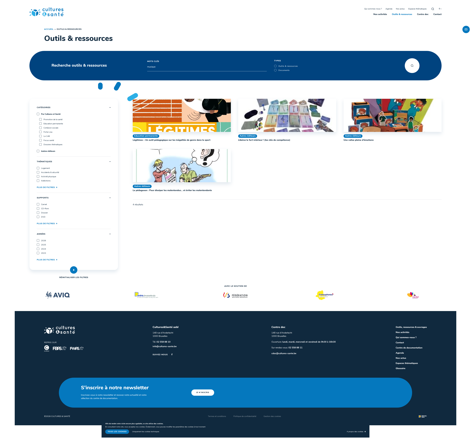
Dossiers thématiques (53, 145)
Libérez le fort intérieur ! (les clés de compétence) (264, 140)
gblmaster (433, 9)
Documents (284, 70)
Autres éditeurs (48, 151)
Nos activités (380, 14)
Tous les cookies (117, 432)
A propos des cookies (355, 432)
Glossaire (400, 368)
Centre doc (422, 14)
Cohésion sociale (51, 128)
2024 (43, 249)
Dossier (44, 213)
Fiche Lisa (48, 132)
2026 (43, 241)
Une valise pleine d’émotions (359, 140)
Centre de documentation (409, 348)
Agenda (389, 9)
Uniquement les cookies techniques (145, 432)
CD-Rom (45, 209)
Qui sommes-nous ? (373, 9)
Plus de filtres (46, 187)
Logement (45, 168)
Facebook (171, 354)
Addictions (46, 181)
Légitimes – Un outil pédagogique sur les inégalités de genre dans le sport (171, 140)
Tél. (161, 342)
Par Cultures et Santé (51, 114)
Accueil (48, 29)
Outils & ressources (402, 14)
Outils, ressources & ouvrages (411, 327)
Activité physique (48, 177)
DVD (43, 217)
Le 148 (47, 136)
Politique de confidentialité (244, 416)
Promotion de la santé (53, 120)
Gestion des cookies (272, 416)
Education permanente (53, 124)
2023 (43, 253)
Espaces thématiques (417, 9)
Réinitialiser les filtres (73, 278)
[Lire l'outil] (182, 115)
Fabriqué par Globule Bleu (423, 416)
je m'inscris (202, 392)
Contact (437, 14)
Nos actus (400, 9)
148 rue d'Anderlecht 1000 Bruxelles (163, 334)
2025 (43, 245)
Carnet (44, 205)
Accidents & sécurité (50, 172)
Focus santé (49, 140)
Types (277, 61)
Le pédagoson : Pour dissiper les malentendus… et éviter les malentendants (172, 190)
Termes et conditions (217, 416)
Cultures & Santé (59, 330)
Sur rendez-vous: (286, 348)
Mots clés (153, 61)
